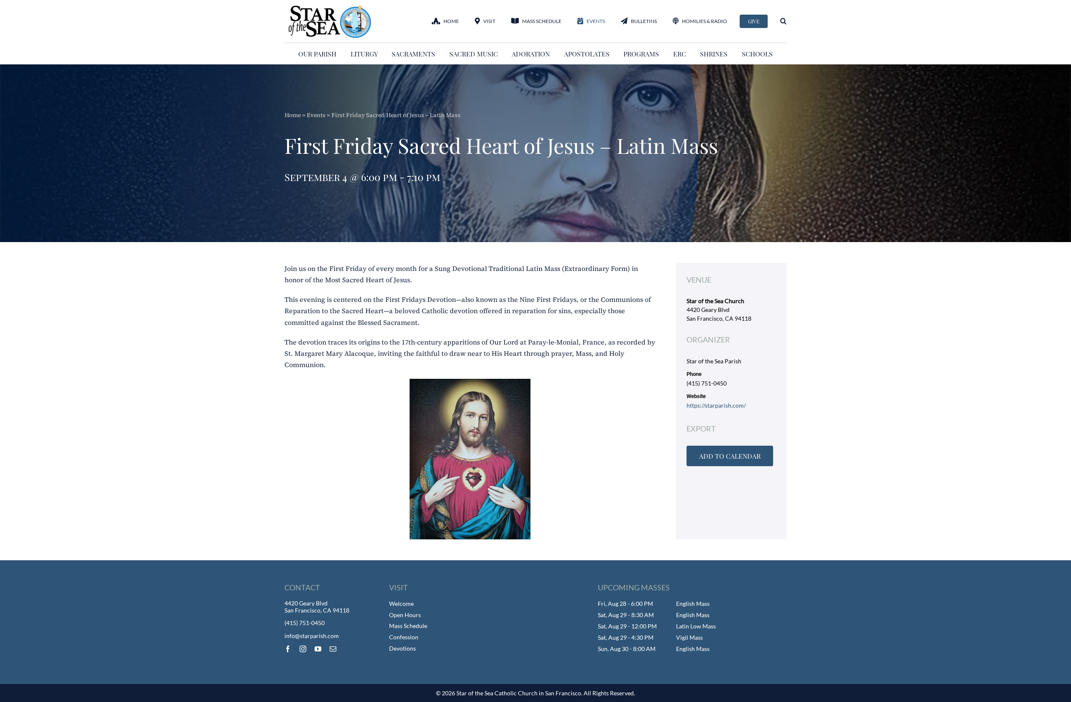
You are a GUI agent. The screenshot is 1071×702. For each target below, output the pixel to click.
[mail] (333, 649)
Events (316, 115)
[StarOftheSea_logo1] (330, 7)
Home (292, 115)
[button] (783, 21)
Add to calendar (730, 456)
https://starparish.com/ (716, 405)
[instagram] (303, 649)
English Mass (693, 603)
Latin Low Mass (696, 626)
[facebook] (287, 649)
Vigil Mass (689, 637)
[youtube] (318, 649)
